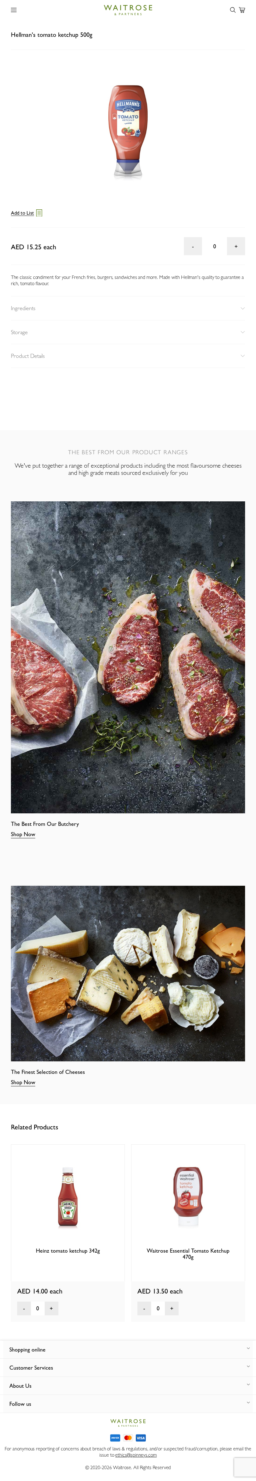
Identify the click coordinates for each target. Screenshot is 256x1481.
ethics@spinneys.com (135, 1455)
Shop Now (23, 834)
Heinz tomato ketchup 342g (68, 1250)
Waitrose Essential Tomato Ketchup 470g (188, 1253)
